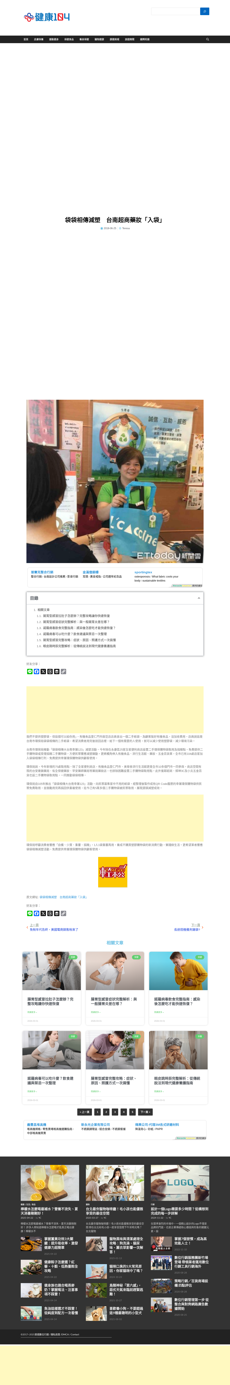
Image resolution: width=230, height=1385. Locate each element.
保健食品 (69, 39)
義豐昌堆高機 (36, 1124)
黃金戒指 (95, 576)
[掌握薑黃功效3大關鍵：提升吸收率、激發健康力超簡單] (31, 1238)
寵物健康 (99, 39)
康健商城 (114, 39)
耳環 (85, 576)
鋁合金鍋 (104, 1129)
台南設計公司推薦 (54, 576)
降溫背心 (140, 1129)
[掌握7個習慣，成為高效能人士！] (161, 1238)
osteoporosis (142, 576)
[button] (199, 598)
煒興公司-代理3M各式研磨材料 (157, 1124)
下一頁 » (145, 1112)
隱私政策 (55, 1334)
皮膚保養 (38, 39)
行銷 (153, 1204)
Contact (75, 1334)
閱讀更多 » (32, 1012)
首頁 (26, 39)
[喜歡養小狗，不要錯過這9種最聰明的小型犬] (96, 1308)
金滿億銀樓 (91, 572)
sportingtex (143, 572)
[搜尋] (204, 11)
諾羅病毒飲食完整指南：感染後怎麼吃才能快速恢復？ (79, 628)
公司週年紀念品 (112, 576)
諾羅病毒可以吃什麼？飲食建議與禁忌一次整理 (75, 634)
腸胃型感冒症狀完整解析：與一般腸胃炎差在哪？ (76, 622)
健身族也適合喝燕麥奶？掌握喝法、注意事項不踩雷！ (61, 1289)
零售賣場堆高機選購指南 (57, 1129)
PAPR (159, 1129)
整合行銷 (36, 576)
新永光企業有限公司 (95, 1124)
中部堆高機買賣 (36, 1133)
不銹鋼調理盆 (89, 1129)
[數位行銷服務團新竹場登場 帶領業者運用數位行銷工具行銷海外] (161, 1257)
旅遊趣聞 (129, 39)
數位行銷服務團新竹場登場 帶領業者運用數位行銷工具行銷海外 (191, 1262)
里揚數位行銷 (42, 1334)
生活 (28, 1204)
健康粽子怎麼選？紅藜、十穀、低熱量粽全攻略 (61, 1266)
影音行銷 (72, 576)
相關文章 (44, 610)
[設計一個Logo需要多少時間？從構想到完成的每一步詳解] (180, 1166)
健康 (22, 1204)
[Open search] (207, 39)
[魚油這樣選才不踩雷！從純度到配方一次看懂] (31, 1308)
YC (40, 1217)
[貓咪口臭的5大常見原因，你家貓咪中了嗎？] (96, 1265)
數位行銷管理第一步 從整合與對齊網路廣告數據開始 (191, 1304)
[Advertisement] (115, 709)
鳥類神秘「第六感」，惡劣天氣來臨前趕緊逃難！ (126, 1289)
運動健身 (54, 39)
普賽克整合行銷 (42, 572)
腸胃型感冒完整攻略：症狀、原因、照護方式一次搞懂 (79, 640)
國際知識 (145, 39)
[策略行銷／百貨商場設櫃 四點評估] (161, 1280)
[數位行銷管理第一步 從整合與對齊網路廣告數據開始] (161, 1299)
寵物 (88, 1204)
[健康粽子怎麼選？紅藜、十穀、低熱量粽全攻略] (31, 1261)
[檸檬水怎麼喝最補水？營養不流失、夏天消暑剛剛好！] (50, 1166)
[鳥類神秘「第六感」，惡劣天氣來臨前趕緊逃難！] (96, 1284)
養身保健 (84, 39)
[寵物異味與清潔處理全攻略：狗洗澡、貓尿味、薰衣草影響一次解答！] (96, 1238)
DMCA (65, 1334)
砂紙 (150, 1129)
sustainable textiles (153, 580)
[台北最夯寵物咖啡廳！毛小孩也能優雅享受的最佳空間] (115, 1166)
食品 (34, 1204)
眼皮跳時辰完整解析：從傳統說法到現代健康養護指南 (79, 646)
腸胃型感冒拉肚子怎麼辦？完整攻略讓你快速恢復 (76, 616)
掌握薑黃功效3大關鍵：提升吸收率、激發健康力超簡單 (61, 1243)
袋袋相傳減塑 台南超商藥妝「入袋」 (64, 897)
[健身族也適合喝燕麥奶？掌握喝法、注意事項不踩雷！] (31, 1284)
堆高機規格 (34, 1129)
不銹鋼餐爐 (119, 1129)
